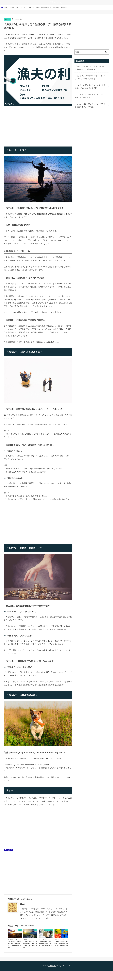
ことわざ (7, 19)
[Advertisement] (22, 124)
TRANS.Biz (52, 966)
